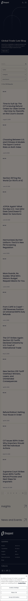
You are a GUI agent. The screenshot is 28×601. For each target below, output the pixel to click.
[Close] (26, 576)
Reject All (14, 592)
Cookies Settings (14, 587)
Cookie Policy (22, 583)
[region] (14, 587)
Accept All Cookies (14, 597)
